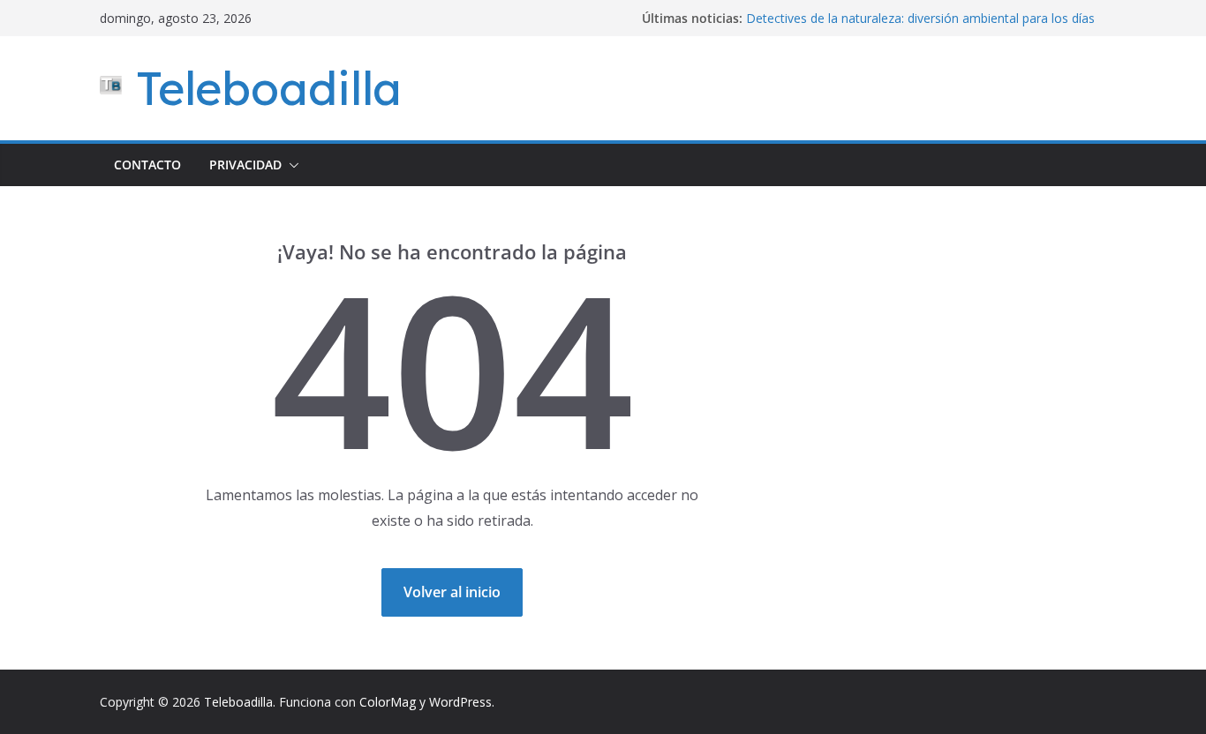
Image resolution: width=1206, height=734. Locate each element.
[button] (290, 165)
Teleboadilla (269, 87)
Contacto (147, 164)
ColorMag (387, 701)
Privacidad (245, 164)
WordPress (460, 701)
